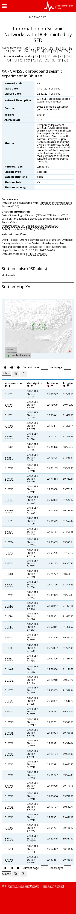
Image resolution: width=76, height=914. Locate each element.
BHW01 (9, 563)
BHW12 (9, 817)
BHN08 (9, 425)
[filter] (9, 386)
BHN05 (9, 785)
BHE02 (9, 415)
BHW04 (9, 542)
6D (55, 56)
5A (51, 47)
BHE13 (9, 626)
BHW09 (9, 743)
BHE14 (9, 616)
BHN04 (9, 404)
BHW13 (9, 489)
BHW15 (9, 732)
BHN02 (9, 447)
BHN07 (9, 669)
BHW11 (9, 753)
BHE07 (9, 690)
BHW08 (9, 775)
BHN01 (9, 574)
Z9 (47, 60)
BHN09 (9, 827)
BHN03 (9, 510)
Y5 (34, 60)
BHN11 (9, 849)
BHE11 (9, 457)
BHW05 (9, 711)
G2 (32, 51)
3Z (42, 56)
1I (32, 47)
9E (13, 51)
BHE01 (9, 394)
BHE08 (9, 648)
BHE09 (9, 521)
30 (38, 47)
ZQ (66, 60)
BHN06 (9, 859)
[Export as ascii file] (23, 374)
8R (64, 47)
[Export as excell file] (15, 374)
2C (48, 56)
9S (19, 51)
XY (48, 51)
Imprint (60, 885)
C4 (26, 51)
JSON (37, 229)
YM (28, 60)
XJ (43, 51)
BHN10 (9, 552)
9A (7, 51)
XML (44, 229)
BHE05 (9, 701)
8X (70, 47)
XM (9, 60)
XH (67, 56)
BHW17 (9, 722)
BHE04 (9, 531)
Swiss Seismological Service (24, 885)
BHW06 (9, 806)
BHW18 (9, 468)
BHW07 (9, 838)
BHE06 (9, 584)
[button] (4, 6)
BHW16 (9, 796)
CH (27, 47)
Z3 (40, 60)
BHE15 (9, 658)
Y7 (54, 51)
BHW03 (9, 595)
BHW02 (9, 637)
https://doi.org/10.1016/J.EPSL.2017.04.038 (28, 250)
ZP (59, 60)
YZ (61, 51)
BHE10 (9, 436)
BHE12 (9, 605)
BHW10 (9, 764)
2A (36, 56)
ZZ (67, 51)
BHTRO (9, 679)
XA (62, 56)
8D (57, 47)
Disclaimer (48, 885)
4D (44, 47)
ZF (53, 60)
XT (15, 60)
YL (21, 60)
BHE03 (9, 500)
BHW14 (9, 478)
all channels (8, 275)
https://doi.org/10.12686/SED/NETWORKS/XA (30, 225)
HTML (30, 229)
